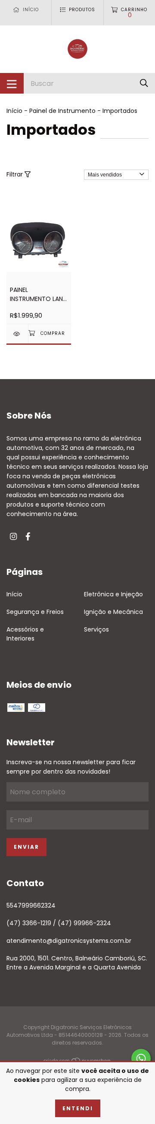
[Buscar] (144, 83)
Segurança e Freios (35, 612)
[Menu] (12, 83)
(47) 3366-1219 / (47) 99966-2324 (58, 923)
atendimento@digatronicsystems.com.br (68, 940)
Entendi (77, 1108)
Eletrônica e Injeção (113, 594)
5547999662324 (31, 905)
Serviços (96, 629)
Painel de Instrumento (62, 110)
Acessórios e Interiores (25, 634)
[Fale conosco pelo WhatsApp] (141, 1058)
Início (14, 110)
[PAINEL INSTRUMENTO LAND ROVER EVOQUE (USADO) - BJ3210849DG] (17, 333)
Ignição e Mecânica (113, 612)
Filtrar (15, 174)
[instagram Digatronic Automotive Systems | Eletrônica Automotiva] (13, 537)
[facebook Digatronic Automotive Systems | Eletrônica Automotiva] (28, 537)
